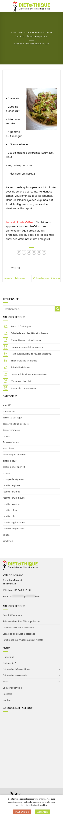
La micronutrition (12, 687)
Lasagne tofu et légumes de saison (29, 374)
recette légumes (11, 491)
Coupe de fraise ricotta (23, 388)
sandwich (8, 540)
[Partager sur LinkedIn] (44, 252)
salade (6, 534)
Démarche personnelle (15, 675)
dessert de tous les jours (16, 423)
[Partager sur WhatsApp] (19, 252)
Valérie (46, 44)
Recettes (7, 693)
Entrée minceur (11, 442)
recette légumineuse (13, 497)
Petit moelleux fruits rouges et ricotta (31, 353)
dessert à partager (12, 417)
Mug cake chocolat (21, 381)
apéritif (7, 405)
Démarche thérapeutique (16, 669)
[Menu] (4, 6)
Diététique (8, 656)
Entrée (6, 435)
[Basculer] (59, 669)
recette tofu (9, 516)
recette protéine (11, 503)
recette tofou (10, 509)
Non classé (8, 448)
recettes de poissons (13, 528)
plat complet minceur (21, 32)
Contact (7, 699)
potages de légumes (13, 479)
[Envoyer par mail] (34, 252)
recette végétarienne (42, 32)
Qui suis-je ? (9, 662)
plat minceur (9, 460)
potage (6, 473)
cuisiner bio (9, 411)
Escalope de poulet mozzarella (27, 347)
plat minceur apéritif (14, 466)
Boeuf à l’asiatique (21, 326)
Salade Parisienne (20, 367)
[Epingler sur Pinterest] (39, 252)
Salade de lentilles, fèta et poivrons (29, 333)
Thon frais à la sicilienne (24, 360)
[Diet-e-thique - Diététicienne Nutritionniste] (31, 6)
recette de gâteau (12, 485)
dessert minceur (11, 429)
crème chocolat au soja (14, 278)
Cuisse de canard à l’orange (46, 278)
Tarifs (6, 681)
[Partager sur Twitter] (29, 252)
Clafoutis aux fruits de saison (26, 340)
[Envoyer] (57, 308)
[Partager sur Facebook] (24, 252)
